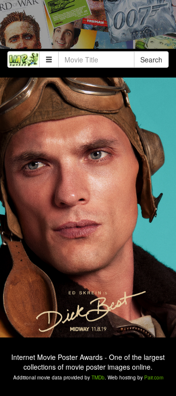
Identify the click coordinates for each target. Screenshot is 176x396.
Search (151, 59)
